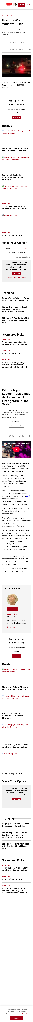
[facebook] (10, 49)
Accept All (16, 1018)
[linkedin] (13, 49)
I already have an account (16, 277)
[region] (16, 253)
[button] (3, 4)
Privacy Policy (23, 1013)
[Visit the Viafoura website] (26, 257)
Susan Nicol (16, 421)
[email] (23, 49)
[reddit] (20, 49)
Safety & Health (7, 15)
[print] (30, 49)
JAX (28, 496)
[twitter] (16, 49)
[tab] (7, 248)
